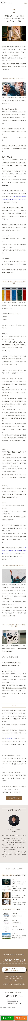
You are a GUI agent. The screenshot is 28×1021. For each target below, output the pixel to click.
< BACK (7, 869)
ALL (14, 869)
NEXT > (20, 869)
